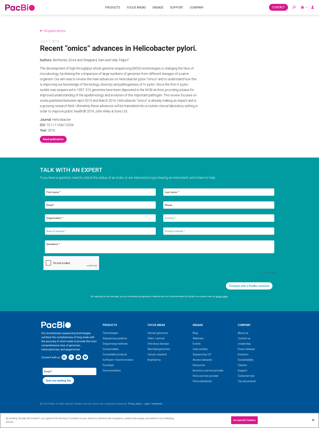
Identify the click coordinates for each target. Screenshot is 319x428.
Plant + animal (156, 338)
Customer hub (246, 375)
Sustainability (245, 359)
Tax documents (247, 381)
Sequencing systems (115, 338)
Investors (243, 354)
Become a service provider (208, 370)
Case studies (200, 349)
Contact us (244, 338)
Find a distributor (202, 381)
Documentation (112, 370)
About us (243, 332)
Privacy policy (134, 403)
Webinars (198, 338)
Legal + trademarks (153, 403)
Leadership (244, 343)
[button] (294, 7)
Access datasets (202, 359)
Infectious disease (158, 343)
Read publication (53, 139)
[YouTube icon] (78, 357)
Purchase (108, 365)
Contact (278, 7)
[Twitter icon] (71, 357)
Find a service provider (206, 375)
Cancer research (157, 354)
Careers (242, 365)
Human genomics (158, 332)
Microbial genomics (159, 349)
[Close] (313, 420)
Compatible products (115, 354)
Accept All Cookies (244, 420)
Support (242, 370)
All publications (54, 31)
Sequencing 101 (202, 354)
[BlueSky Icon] (85, 357)
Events (197, 343)
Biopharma (154, 359)
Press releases (246, 349)
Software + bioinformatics (118, 359)
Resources (199, 365)
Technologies (110, 332)
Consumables (111, 349)
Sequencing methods (115, 343)
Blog (195, 332)
